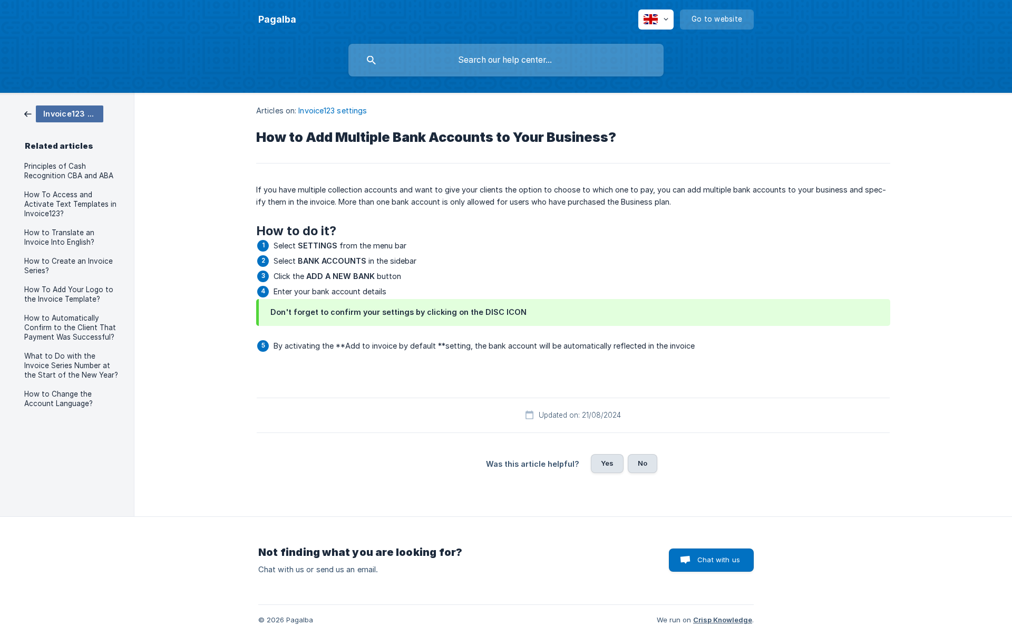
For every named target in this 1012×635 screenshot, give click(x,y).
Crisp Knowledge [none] (722, 619)
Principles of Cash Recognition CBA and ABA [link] (68, 171)
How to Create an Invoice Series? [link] (68, 266)
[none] (277, 19)
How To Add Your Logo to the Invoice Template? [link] (68, 294)
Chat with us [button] (718, 559)
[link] (63, 113)
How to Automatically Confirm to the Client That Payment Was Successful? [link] (70, 327)
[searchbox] (506, 60)
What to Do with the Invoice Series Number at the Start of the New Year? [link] (71, 365)
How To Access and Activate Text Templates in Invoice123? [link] (70, 204)
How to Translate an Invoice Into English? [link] (59, 237)
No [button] (642, 463)
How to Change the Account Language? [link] (58, 399)
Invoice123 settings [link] (332, 110)
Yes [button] (607, 463)
